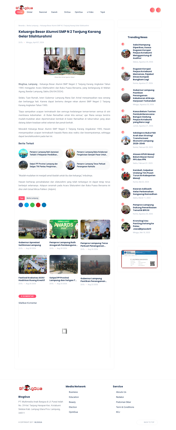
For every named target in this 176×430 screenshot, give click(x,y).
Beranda (22, 26)
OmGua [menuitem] (67, 12)
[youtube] (144, 10)
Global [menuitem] (29, 12)
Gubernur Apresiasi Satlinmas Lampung (30, 244)
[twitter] (128, 10)
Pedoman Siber (123, 402)
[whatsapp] (132, 10)
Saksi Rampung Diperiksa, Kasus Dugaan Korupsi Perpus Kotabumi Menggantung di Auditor (142, 52)
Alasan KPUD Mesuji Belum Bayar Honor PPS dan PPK (143, 157)
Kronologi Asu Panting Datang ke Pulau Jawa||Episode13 (143, 225)
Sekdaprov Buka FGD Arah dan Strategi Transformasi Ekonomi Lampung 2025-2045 (144, 138)
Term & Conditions (125, 407)
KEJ (118, 412)
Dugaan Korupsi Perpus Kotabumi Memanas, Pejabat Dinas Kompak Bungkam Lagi (143, 74)
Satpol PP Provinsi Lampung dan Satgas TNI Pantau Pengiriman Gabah (44, 165)
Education (74, 397)
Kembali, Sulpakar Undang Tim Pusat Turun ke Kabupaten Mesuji (144, 174)
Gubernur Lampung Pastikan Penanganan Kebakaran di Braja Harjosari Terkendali (93, 280)
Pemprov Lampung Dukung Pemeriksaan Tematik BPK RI (145, 208)
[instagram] (140, 10)
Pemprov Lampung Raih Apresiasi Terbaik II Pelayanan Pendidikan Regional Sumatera (44, 153)
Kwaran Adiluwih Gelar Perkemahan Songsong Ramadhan (145, 192)
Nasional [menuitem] (43, 12)
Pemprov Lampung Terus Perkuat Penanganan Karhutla (91, 165)
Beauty (72, 402)
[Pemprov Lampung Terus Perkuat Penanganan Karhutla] (70, 165)
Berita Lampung (32, 26)
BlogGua (38, 422)
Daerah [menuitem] (54, 12)
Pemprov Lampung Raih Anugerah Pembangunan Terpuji (63, 244)
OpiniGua (73, 412)
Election (73, 407)
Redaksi (120, 397)
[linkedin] (44, 205)
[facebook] (124, 10)
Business (73, 392)
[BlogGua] (24, 7)
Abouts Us (121, 392)
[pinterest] (136, 10)
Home (19, 12)
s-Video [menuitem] (90, 12)
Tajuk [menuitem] (102, 12)
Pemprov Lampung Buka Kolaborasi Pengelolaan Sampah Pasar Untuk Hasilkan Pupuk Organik (92, 153)
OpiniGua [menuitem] (79, 12)
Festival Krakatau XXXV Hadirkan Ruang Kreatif (32, 279)
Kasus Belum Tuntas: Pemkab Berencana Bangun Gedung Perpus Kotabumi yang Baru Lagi (144, 117)
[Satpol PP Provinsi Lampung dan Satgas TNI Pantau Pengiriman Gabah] (23, 165)
